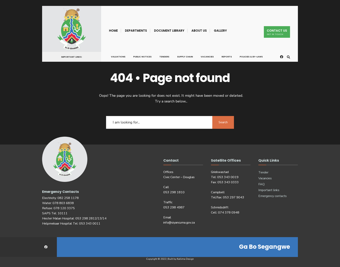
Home (113, 31)
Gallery (220, 31)
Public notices (142, 56)
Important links (268, 190)
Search (223, 122)
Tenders (164, 56)
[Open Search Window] (288, 56)
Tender (263, 172)
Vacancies (207, 56)
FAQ (261, 184)
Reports (227, 56)
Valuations (118, 56)
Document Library (169, 31)
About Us (199, 31)
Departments (136, 31)
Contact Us (277, 32)
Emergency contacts (272, 196)
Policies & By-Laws (251, 56)
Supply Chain (185, 56)
